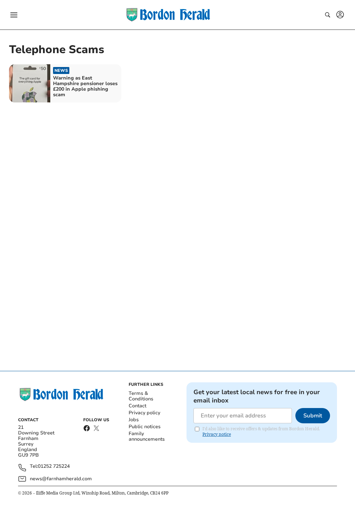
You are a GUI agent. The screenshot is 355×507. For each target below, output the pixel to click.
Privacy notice (216, 434)
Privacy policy (144, 412)
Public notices (145, 426)
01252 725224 (54, 466)
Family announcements (147, 436)
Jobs (134, 419)
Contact (137, 405)
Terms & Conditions (141, 396)
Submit (312, 415)
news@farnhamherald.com (61, 478)
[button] (14, 15)
